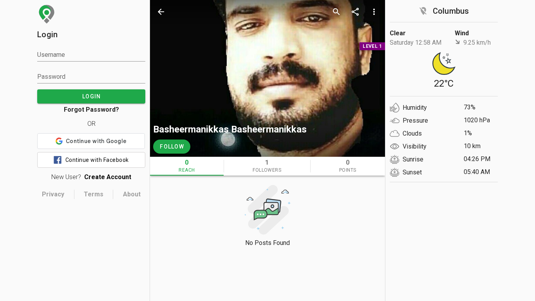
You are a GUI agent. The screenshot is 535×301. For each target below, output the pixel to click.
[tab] (187, 166)
